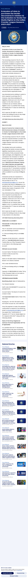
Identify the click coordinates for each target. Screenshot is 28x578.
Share (4, 27)
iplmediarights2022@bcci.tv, (10, 182)
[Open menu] (1, 3)
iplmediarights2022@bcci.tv (15, 310)
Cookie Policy (19, 570)
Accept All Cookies (7, 573)
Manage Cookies (14, 576)
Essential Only (20, 573)
